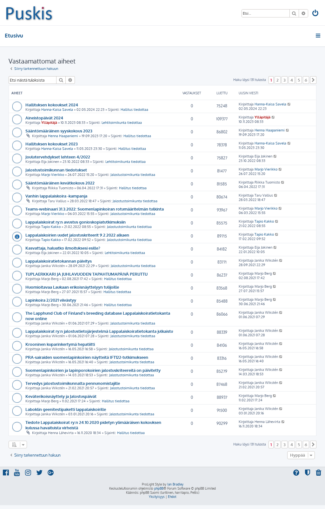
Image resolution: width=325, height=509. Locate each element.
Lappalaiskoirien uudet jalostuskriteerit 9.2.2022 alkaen (77, 235)
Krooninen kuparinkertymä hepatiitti (60, 344)
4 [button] (291, 80)
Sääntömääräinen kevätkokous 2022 (60, 182)
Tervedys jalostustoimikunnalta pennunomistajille (72, 383)
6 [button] (306, 80)
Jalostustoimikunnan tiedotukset (56, 169)
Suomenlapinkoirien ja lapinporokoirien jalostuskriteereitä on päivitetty (93, 370)
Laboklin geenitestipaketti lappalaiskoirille (65, 409)
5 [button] (299, 80)
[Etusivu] (29, 12)
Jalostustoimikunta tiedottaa (132, 174)
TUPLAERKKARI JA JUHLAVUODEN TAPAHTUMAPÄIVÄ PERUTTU (86, 274)
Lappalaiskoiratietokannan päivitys (58, 261)
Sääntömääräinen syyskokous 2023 (58, 130)
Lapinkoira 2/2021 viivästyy (50, 300)
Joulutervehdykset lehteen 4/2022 (57, 156)
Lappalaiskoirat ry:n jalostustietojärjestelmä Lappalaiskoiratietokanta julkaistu (99, 331)
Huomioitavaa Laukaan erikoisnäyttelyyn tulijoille (72, 287)
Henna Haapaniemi (63, 136)
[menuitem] (315, 14)
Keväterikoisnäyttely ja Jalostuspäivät (60, 396)
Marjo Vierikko (52, 174)
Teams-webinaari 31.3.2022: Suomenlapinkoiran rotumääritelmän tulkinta (94, 208)
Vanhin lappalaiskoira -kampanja (56, 195)
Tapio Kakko (51, 226)
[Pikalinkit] (318, 35)
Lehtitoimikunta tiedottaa (122, 122)
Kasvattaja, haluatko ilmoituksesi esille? (62, 248)
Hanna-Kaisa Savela (57, 109)
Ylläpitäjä (49, 122)
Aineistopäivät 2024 (44, 117)
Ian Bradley (175, 484)
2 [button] (277, 80)
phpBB (158, 488)
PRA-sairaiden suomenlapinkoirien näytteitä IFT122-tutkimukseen (86, 357)
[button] (313, 80)
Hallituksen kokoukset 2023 (51, 143)
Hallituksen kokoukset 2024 (51, 104)
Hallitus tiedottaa (134, 109)
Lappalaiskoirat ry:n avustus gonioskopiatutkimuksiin (75, 221)
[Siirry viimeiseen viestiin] (289, 104)
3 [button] (284, 80)
